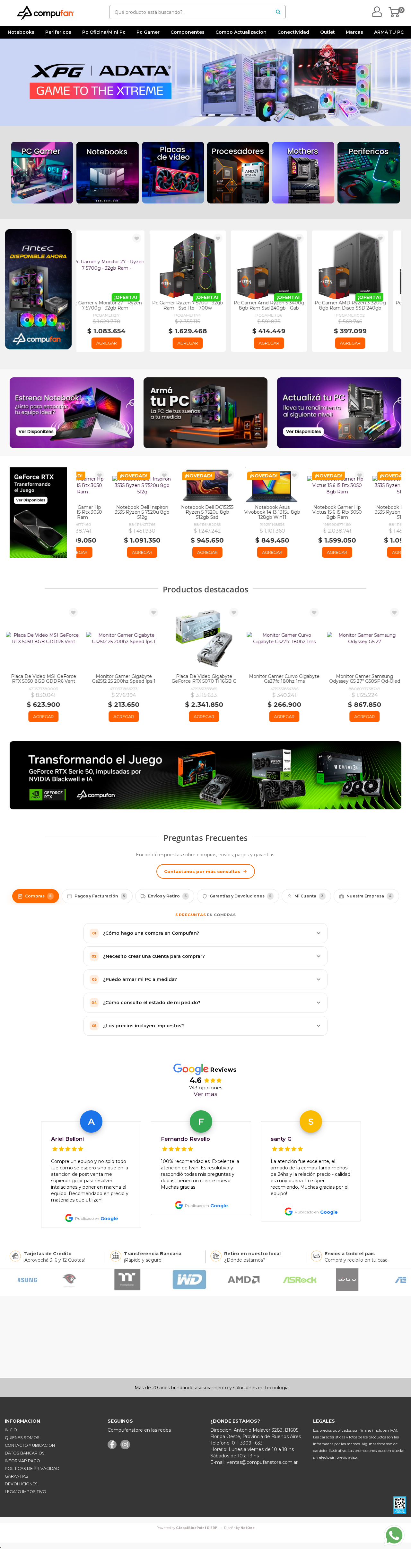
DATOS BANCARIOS (25, 1453)
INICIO (11, 1429)
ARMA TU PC (389, 32)
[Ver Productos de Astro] (145, 1279)
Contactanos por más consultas (202, 871)
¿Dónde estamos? (245, 1260)
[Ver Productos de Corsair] (264, 1279)
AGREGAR (117, 343)
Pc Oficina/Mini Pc (104, 32)
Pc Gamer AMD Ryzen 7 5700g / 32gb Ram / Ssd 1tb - (361, 305)
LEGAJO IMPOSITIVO (25, 1491)
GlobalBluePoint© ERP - (190, 1528)
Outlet (327, 32)
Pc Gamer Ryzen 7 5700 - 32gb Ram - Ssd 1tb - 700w (117, 305)
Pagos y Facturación (99, 896)
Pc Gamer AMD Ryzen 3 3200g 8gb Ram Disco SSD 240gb (279, 305)
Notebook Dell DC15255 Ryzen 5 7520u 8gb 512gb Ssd (174, 512)
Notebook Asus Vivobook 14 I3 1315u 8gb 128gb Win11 (239, 512)
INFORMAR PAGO (22, 1460)
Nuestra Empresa (368, 896)
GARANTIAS (16, 1476)
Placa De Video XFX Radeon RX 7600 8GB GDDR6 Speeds (366, 678)
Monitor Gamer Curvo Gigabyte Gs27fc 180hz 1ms (205, 678)
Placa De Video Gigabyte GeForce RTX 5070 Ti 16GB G (125, 678)
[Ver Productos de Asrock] (98, 1279)
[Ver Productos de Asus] (209, 1279)
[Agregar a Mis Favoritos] (147, 238)
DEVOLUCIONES (21, 1483)
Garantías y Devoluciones (240, 896)
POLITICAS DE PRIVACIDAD (32, 1468)
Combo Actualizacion (241, 32)
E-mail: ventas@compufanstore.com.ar (254, 1462)
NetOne (239, 1528)
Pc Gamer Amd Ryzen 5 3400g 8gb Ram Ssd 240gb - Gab (198, 305)
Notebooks (21, 32)
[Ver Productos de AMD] (42, 1279)
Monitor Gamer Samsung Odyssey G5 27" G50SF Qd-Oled (285, 678)
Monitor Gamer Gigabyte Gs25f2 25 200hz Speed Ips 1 (45, 678)
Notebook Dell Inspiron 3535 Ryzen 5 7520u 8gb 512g (109, 512)
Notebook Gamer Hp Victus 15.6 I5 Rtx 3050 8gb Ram (304, 512)
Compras (38, 896)
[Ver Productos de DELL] (320, 1279)
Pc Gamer (148, 32)
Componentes (188, 32)
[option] (91, 1166)
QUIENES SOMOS (22, 1437)
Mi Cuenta (308, 896)
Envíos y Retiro (167, 896)
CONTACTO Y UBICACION (30, 1445)
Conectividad (293, 32)
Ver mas (205, 1094)
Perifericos (58, 32)
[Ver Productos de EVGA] (375, 1279)
